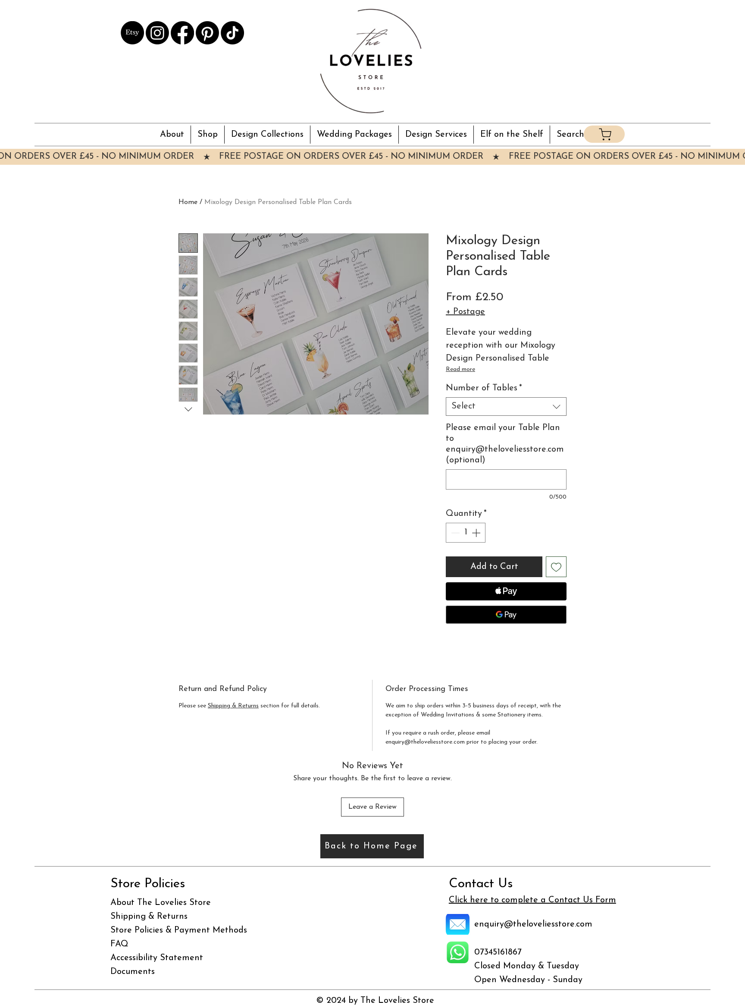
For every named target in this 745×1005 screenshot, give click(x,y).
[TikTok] (232, 32)
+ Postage (465, 312)
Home (187, 202)
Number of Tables (484, 388)
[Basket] (604, 134)
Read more (460, 369)
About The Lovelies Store (160, 902)
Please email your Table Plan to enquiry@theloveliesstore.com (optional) (505, 444)
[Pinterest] (207, 32)
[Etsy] (132, 32)
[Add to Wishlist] (556, 566)
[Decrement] (454, 532)
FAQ (119, 944)
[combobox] (506, 406)
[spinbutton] (466, 532)
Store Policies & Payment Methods (178, 930)
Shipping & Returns (233, 706)
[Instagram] (157, 32)
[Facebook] (182, 32)
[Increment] (477, 532)
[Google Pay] (506, 615)
